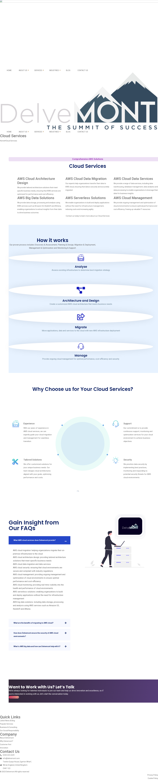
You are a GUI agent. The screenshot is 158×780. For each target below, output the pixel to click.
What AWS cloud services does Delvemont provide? (35, 540)
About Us (23, 70)
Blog (68, 70)
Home (9, 70)
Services (38, 70)
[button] (14, 697)
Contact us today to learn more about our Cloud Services (88, 216)
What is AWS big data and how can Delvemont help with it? (37, 646)
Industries (54, 70)
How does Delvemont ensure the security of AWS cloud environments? (36, 634)
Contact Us (83, 70)
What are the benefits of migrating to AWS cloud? (33, 623)
